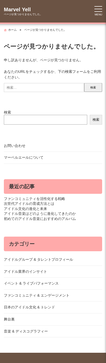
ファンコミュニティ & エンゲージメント (36, 295)
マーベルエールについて (23, 157)
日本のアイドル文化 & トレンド (29, 307)
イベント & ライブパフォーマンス (31, 283)
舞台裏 (9, 319)
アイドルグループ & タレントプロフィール (38, 259)
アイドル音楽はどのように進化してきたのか (40, 213)
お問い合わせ (14, 146)
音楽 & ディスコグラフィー (26, 331)
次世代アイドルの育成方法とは (29, 203)
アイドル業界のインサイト (25, 271)
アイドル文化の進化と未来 (25, 209)
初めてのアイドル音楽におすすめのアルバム (40, 219)
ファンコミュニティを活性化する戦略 (34, 199)
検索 (7, 112)
